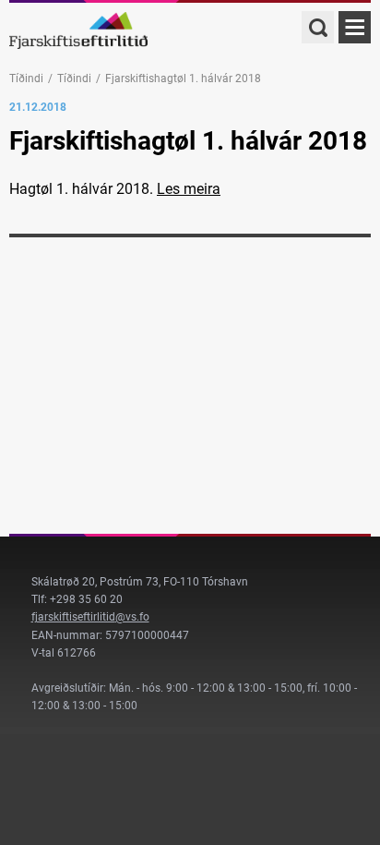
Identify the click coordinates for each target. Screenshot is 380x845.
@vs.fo (132, 616)
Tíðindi (26, 78)
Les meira (188, 189)
